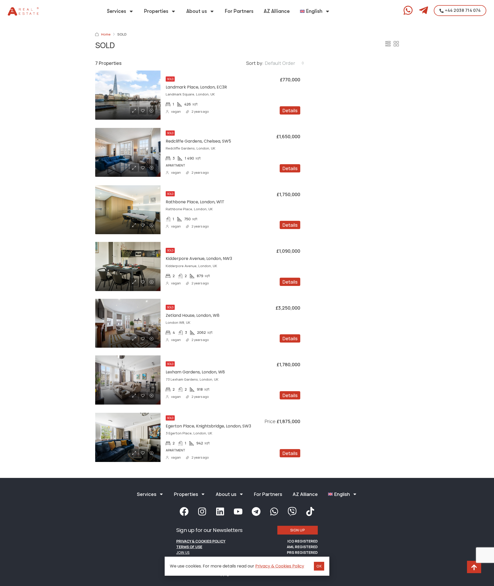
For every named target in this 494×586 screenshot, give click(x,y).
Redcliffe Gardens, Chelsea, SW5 (198, 141)
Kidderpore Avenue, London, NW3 (199, 258)
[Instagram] (202, 512)
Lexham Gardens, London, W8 (195, 372)
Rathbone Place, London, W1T (195, 202)
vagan (176, 111)
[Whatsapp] (274, 512)
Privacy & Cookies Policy (200, 541)
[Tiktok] (310, 512)
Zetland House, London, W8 (192, 315)
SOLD (170, 79)
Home (106, 34)
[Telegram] (256, 512)
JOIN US (183, 552)
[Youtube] (238, 512)
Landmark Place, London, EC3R (196, 87)
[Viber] (292, 512)
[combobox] (284, 63)
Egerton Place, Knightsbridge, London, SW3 (208, 426)
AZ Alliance (277, 11)
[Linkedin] (220, 512)
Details (290, 110)
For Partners (239, 11)
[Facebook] (184, 512)
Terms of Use (189, 546)
